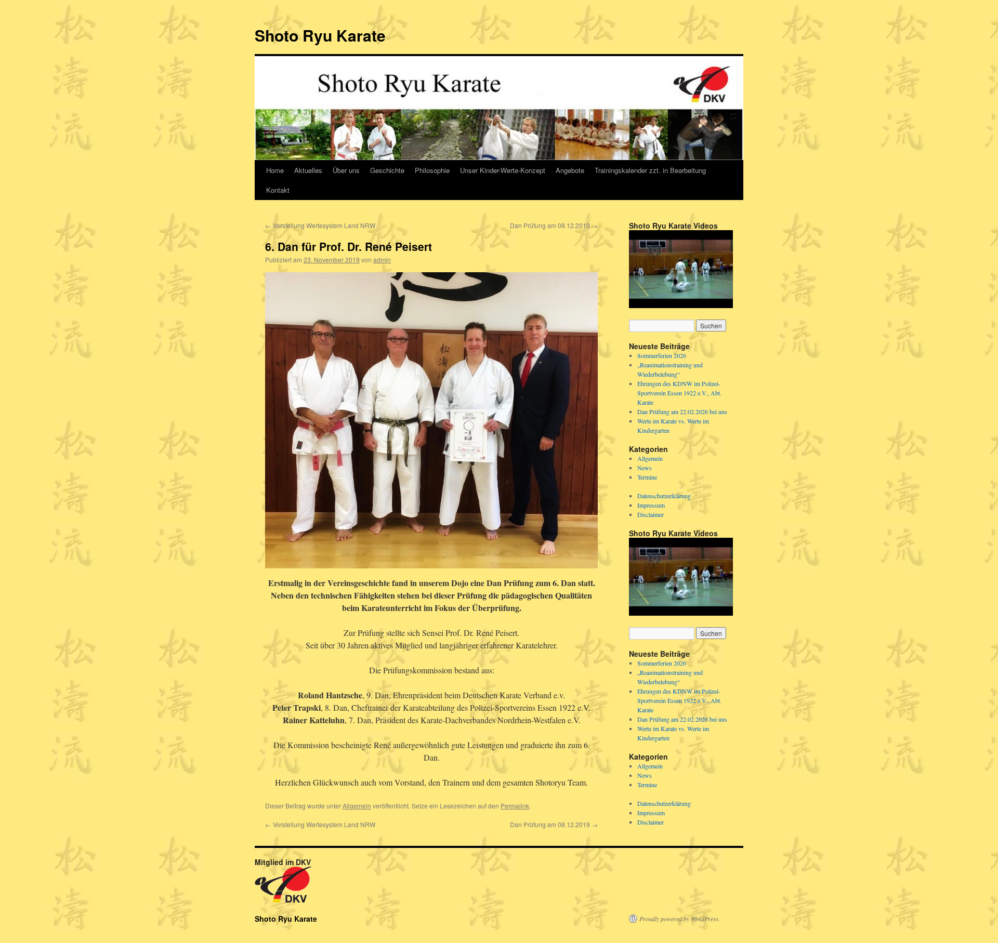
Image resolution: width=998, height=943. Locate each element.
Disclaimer (650, 514)
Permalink (515, 805)
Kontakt (278, 190)
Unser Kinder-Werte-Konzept (502, 170)
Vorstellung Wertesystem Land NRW (320, 225)
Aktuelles (308, 170)
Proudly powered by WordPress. (679, 918)
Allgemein (357, 805)
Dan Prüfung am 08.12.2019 (554, 225)
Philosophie (432, 170)
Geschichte (387, 170)
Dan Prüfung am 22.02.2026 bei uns (682, 411)
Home (275, 170)
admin (382, 259)
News (644, 467)
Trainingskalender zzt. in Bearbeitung (650, 170)
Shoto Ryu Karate (320, 35)
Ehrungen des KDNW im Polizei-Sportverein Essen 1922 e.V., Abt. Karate (679, 392)
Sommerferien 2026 (661, 355)
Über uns (346, 170)
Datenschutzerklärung (664, 496)
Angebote (570, 170)
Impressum (651, 505)
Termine (647, 477)
